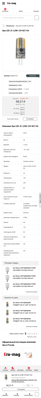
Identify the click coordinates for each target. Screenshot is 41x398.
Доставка (20, 370)
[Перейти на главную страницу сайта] (16, 3)
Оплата (12, 370)
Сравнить (5, 395)
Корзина (36, 11)
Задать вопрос (40, 199)
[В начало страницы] (37, 394)
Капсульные (10, 26)
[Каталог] (3, 3)
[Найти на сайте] (37, 18)
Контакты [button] (5, 11)
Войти (21, 11)
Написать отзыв (31, 337)
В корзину (30, 119)
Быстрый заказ (12, 119)
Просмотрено (28, 395)
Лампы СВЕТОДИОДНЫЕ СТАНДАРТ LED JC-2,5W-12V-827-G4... (24, 380)
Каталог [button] (5, 370)
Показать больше (31, 292)
